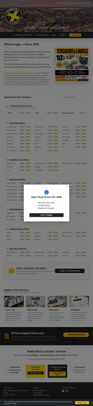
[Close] (67, 186)
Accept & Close (82, 403)
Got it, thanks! (46, 215)
